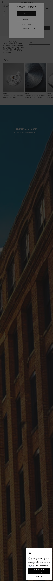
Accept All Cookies (39, 569)
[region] (39, 564)
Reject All (39, 572)
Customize (39, 576)
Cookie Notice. (31, 566)
